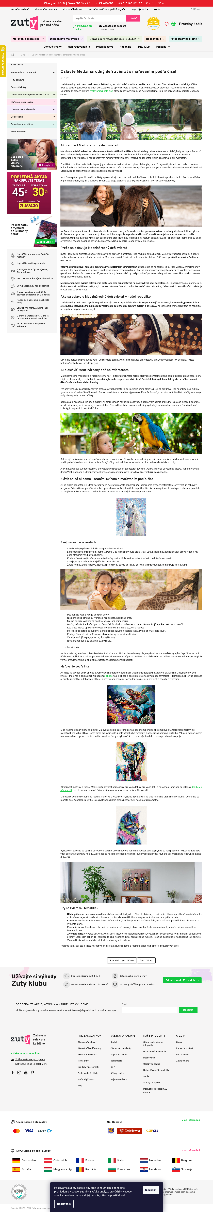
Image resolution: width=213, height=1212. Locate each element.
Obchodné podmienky (121, 1048)
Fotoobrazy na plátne (22, 124)
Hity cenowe (17, 80)
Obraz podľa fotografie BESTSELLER (30, 95)
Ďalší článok (146, 960)
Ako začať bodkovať (72, 9)
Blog (80, 1085)
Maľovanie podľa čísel (22, 102)
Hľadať (133, 18)
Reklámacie (116, 1060)
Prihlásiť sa (188, 1010)
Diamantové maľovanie (23, 109)
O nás (157, 9)
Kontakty (115, 1042)
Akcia (146, 1076)
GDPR (113, 1067)
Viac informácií (191, 1120)
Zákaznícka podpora (30, 1059)
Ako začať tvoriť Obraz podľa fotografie (107, 9)
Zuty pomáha (182, 1060)
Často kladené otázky (88, 1073)
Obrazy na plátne (151, 1063)
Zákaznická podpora (114, 25)
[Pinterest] (32, 1072)
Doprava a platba (118, 1054)
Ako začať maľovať (20, 9)
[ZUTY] (32, 1039)
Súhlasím (150, 1190)
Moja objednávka (140, 9)
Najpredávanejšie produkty (156, 1070)
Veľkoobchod (182, 1054)
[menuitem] (28, 39)
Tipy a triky (83, 1060)
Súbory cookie (117, 1073)
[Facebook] (13, 1072)
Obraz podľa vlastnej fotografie (153, 1044)
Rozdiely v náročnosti (88, 1067)
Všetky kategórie (151, 1082)
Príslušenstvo (18, 131)
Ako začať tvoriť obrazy (46, 9)
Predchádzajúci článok (122, 960)
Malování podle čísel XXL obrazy (155, 1090)
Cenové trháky (18, 87)
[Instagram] (19, 1072)
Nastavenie (64, 1203)
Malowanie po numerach (24, 72)
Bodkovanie (17, 117)
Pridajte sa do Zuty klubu (181, 980)
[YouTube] (26, 1072)
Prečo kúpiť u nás (86, 1079)
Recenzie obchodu (185, 1048)
